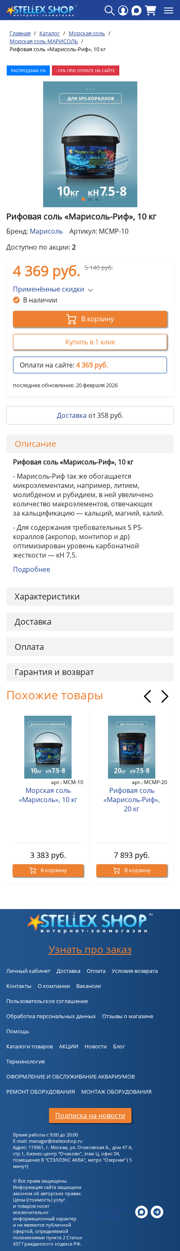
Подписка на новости (90, 1115)
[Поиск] (110, 10)
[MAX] (136, 10)
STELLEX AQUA (110, 1209)
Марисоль (46, 231)
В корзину (97, 318)
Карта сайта (107, 1215)
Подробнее (31, 569)
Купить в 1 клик (90, 342)
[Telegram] (157, 1211)
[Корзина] (150, 10)
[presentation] (147, 696)
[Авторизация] (123, 10)
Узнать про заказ (90, 949)
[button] (83, 199)
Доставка (72, 415)
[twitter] (141, 1211)
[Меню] (168, 10)
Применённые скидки (48, 289)
